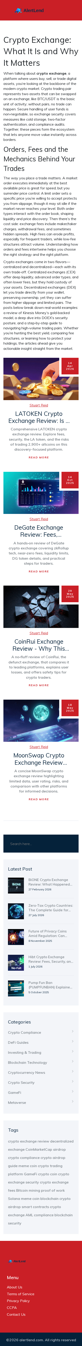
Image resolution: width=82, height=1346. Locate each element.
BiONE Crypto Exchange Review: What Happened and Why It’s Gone (49, 882)
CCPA (12, 1307)
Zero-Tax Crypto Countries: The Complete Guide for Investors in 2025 (50, 907)
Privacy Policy (18, 1300)
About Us (14, 1287)
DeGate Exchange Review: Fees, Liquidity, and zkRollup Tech (39, 531)
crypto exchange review (28, 1141)
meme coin (27, 1165)
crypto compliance (24, 1157)
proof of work (53, 1190)
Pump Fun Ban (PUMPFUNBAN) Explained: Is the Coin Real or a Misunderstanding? (50, 985)
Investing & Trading (24, 1052)
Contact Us (16, 1314)
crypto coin (47, 1174)
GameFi (14, 1092)
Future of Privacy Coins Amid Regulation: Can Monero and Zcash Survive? (47, 933)
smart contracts (35, 1206)
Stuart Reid (39, 405)
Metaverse (17, 1102)
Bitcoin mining (28, 1190)
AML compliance (40, 1215)
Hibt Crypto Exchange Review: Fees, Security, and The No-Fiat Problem (50, 959)
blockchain (49, 1198)
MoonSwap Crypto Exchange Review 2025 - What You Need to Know (38, 759)
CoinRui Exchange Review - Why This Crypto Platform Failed (38, 645)
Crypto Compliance (24, 1032)
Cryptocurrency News (26, 1072)
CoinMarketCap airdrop (46, 1149)
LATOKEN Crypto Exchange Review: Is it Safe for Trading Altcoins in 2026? (38, 417)
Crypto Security (21, 1082)
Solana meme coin (23, 1198)
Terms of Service (20, 1294)
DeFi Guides (18, 1042)
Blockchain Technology (27, 1062)
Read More (39, 457)
